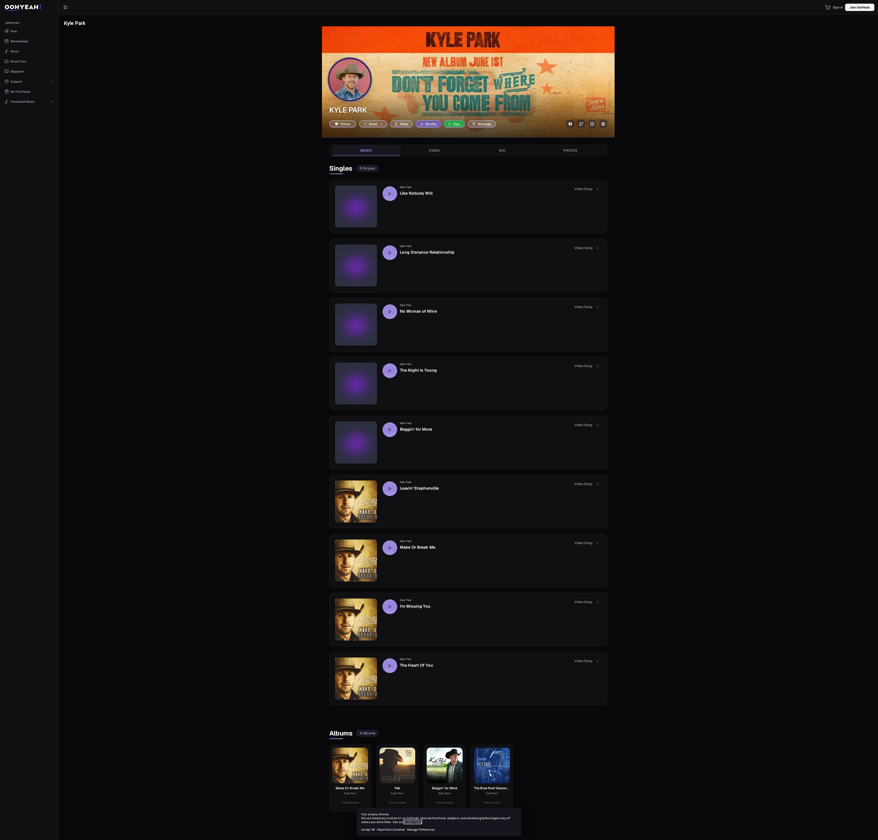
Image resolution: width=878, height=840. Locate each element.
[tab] (366, 150)
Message (484, 124)
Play (456, 124)
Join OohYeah (860, 7)
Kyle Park (405, 187)
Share (373, 124)
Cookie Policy (413, 822)
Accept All (368, 829)
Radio (404, 124)
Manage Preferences (421, 829)
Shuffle (430, 124)
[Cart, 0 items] (827, 7)
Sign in (838, 7)
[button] (29, 7)
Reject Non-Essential (391, 829)
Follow (345, 124)
